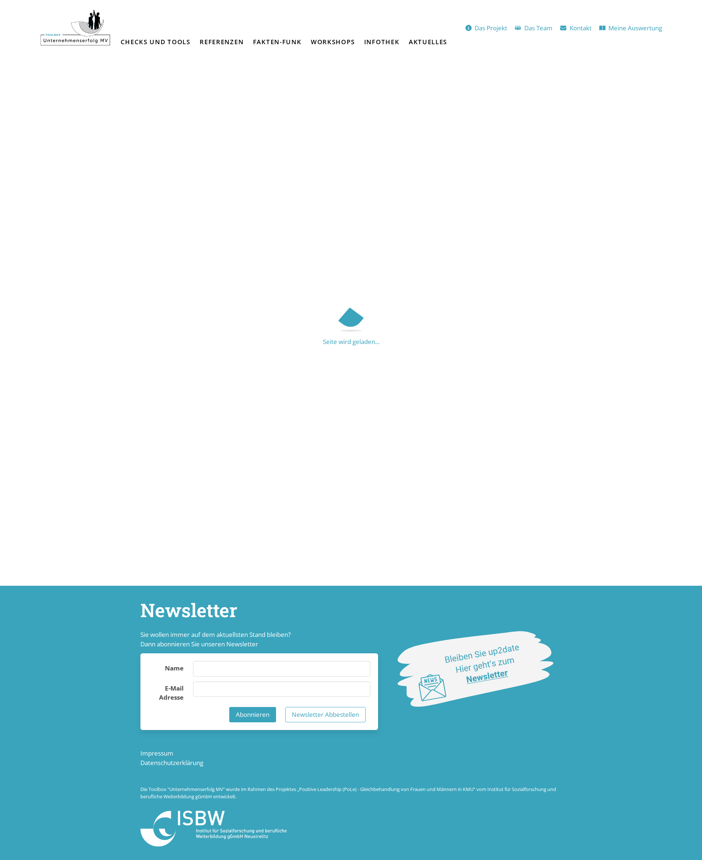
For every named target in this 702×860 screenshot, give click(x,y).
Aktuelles (428, 42)
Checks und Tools (155, 42)
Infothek (382, 42)
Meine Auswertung (635, 28)
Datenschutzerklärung (171, 762)
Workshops (333, 42)
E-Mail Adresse (171, 693)
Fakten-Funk (277, 42)
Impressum (156, 753)
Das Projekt (491, 28)
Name (174, 668)
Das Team (538, 28)
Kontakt (581, 28)
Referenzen (222, 42)
